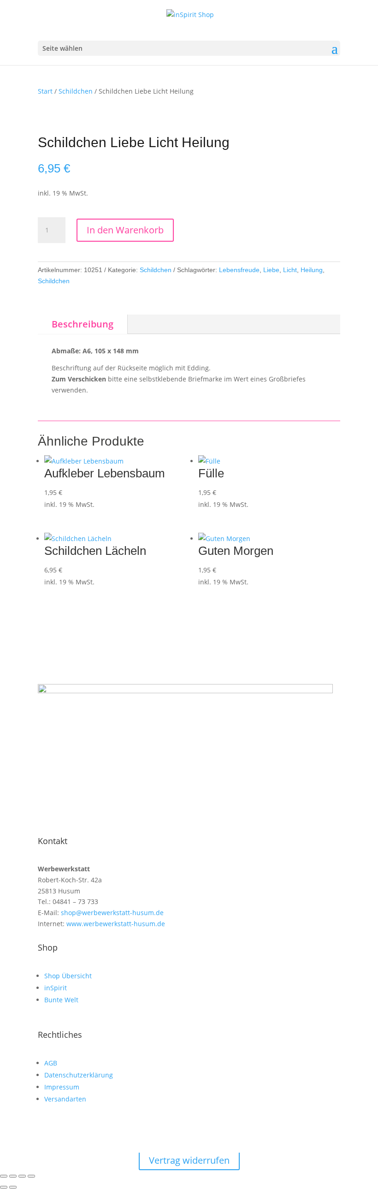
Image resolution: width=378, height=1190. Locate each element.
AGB (50, 1063)
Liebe (271, 270)
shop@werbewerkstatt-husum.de (111, 912)
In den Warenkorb (125, 230)
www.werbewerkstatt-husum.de (115, 923)
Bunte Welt (61, 999)
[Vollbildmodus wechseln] (13, 1176)
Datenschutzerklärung (78, 1075)
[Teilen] (22, 1176)
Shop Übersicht (68, 975)
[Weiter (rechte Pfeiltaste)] (13, 1187)
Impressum (61, 1087)
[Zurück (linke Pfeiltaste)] (3, 1187)
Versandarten (65, 1099)
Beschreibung (82, 324)
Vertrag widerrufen (189, 1160)
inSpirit (55, 987)
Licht (290, 270)
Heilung (312, 270)
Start (45, 91)
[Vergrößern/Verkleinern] (3, 1176)
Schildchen (76, 91)
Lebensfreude (239, 270)
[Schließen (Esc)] (31, 1176)
